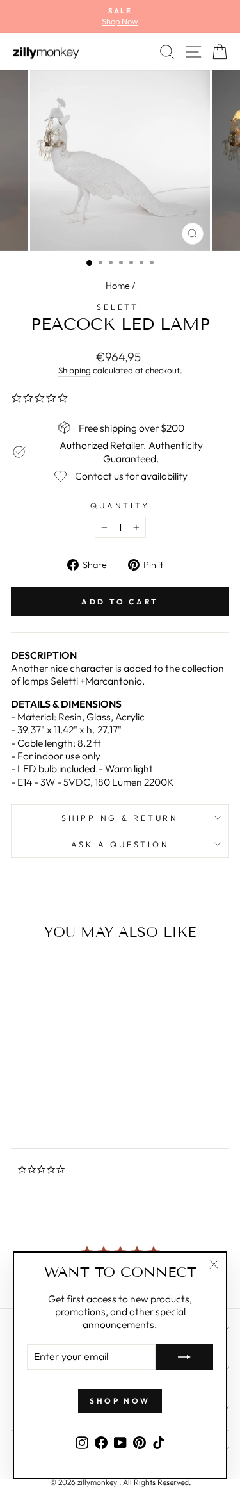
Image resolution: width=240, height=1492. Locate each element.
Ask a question (120, 844)
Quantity (119, 505)
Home (118, 285)
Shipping (74, 370)
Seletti (120, 307)
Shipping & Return (120, 818)
